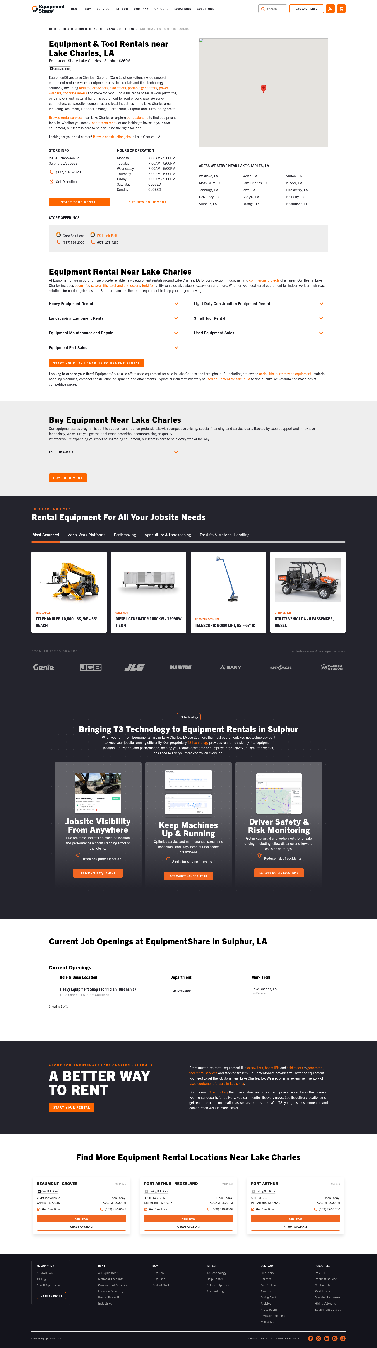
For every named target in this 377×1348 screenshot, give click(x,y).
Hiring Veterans (325, 1303)
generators (315, 1067)
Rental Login (45, 1273)
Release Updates (218, 1285)
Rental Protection (110, 1297)
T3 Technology (216, 1273)
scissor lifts (99, 285)
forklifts (84, 87)
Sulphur (126, 29)
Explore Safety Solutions (278, 872)
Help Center (215, 1279)
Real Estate (322, 1291)
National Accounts (110, 1279)
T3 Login (42, 1279)
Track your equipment (98, 873)
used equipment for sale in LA (228, 379)
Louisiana (106, 29)
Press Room (269, 1309)
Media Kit (267, 1322)
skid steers (118, 87)
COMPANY (141, 8)
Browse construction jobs (112, 136)
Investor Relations (273, 1315)
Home (53, 29)
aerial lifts (266, 373)
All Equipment (108, 1273)
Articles (266, 1303)
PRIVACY (266, 1338)
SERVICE (103, 8)
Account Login (216, 1291)
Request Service (326, 1279)
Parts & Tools (161, 1285)
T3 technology (197, 742)
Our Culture (269, 1285)
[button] (75, 8)
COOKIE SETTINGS (287, 1338)
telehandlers (119, 285)
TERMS (252, 1338)
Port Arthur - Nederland (171, 1183)
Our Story (267, 1273)
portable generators (142, 87)
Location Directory (110, 1291)
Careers (266, 1279)
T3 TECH (121, 8)
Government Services (112, 1285)
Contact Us (322, 1285)
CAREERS (161, 8)
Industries (105, 1303)
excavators (100, 87)
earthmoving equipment (293, 373)
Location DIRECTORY (78, 29)
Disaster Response (327, 1297)
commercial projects (264, 280)
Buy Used (158, 1279)
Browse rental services (65, 117)
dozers (135, 285)
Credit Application (49, 1285)
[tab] (45, 535)
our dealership (137, 117)
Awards (266, 1291)
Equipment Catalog (328, 1309)
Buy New (158, 1273)
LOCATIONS (182, 8)
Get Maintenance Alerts (188, 876)
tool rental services (203, 1073)
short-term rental (104, 122)
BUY (88, 8)
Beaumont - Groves (57, 1183)
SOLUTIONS (205, 8)
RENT (75, 8)
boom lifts (82, 285)
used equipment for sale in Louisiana (216, 1083)
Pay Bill (320, 1273)
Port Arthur (264, 1183)
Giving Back (269, 1297)
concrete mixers (75, 93)
